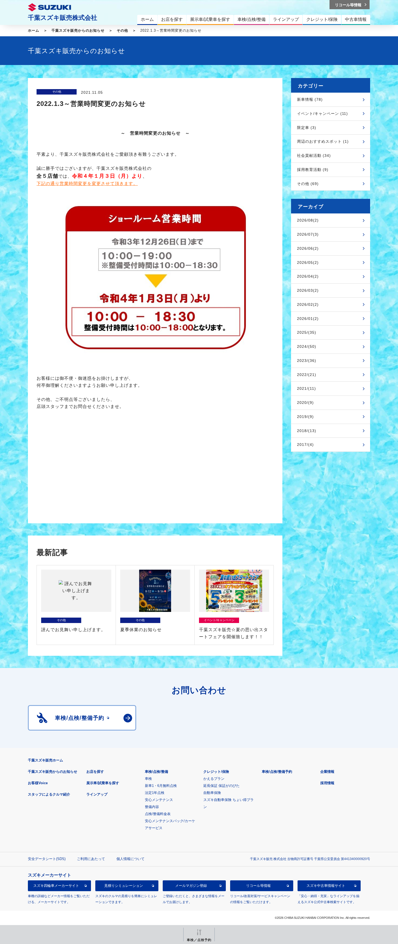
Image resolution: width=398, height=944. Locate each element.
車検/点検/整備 (156, 772)
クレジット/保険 (216, 772)
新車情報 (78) (310, 99)
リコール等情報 (258, 886)
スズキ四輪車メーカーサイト (56, 886)
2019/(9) (305, 416)
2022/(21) (306, 374)
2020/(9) (305, 402)
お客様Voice (38, 783)
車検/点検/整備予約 (277, 772)
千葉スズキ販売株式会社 (62, 17)
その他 (122, 30)
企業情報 (327, 772)
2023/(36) (306, 360)
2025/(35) (306, 332)
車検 (148, 779)
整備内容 (152, 807)
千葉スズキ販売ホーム (45, 760)
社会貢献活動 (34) (314, 155)
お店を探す (95, 772)
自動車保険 (212, 793)
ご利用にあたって (91, 859)
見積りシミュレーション (123, 886)
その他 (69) (308, 183)
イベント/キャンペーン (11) (322, 113)
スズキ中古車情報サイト (325, 886)
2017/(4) (305, 444)
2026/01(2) (308, 318)
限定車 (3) (306, 127)
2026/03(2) (308, 290)
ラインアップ (96, 794)
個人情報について (130, 859)
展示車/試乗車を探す (102, 783)
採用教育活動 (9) (312, 169)
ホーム (33, 30)
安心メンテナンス (159, 800)
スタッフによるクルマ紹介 (49, 794)
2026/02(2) (308, 304)
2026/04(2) (308, 276)
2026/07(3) (308, 234)
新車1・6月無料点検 (161, 786)
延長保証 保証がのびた (221, 786)
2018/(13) (306, 431)
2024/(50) (306, 346)
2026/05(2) (308, 262)
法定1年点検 (154, 793)
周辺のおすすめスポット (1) (323, 141)
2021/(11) (306, 388)
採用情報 (327, 783)
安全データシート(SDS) (47, 859)
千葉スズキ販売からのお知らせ (78, 30)
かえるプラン (213, 779)
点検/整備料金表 (158, 814)
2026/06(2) (308, 248)
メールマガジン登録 (191, 886)
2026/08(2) (308, 220)
